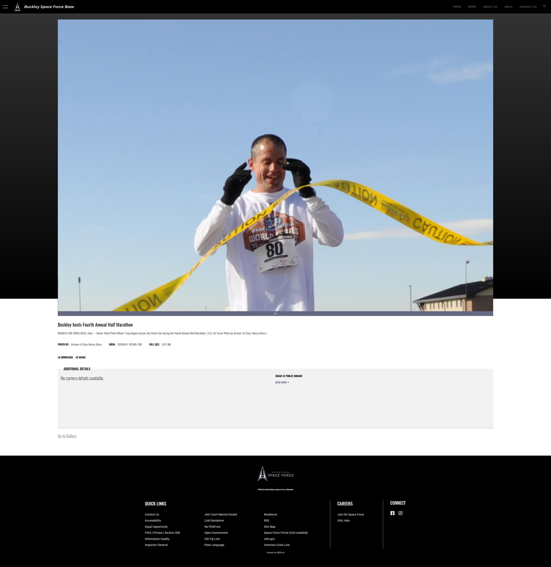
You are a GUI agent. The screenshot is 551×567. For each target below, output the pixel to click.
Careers (345, 503)
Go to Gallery (67, 436)
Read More (282, 382)
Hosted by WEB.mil (275, 552)
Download (66, 357)
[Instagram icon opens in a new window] (400, 513)
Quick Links (155, 503)
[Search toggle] (544, 7)
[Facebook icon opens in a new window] (392, 513)
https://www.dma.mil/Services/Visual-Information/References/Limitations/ (366, 393)
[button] (4, 7)
